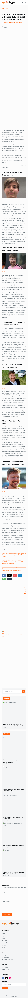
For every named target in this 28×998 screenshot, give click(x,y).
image (3, 200)
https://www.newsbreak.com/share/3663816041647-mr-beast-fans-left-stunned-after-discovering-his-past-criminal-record (14, 568)
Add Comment (6, 901)
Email (4, 896)
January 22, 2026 (6, 727)
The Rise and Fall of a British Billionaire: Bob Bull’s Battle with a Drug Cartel (13, 873)
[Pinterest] (15, 575)
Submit (5, 988)
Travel (3, 947)
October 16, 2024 (6, 792)
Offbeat (4, 937)
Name (4, 892)
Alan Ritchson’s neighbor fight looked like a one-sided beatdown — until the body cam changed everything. (13, 761)
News (20, 22)
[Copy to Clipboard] (9, 579)
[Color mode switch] (22, 2)
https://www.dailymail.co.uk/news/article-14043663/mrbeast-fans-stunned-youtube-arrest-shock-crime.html (13, 561)
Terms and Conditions (7, 959)
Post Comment (6, 914)
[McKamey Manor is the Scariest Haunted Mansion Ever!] (14, 805)
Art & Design (5, 942)
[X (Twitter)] (9, 575)
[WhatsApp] (4, 579)
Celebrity (4, 935)
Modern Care (5, 969)
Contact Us (4, 955)
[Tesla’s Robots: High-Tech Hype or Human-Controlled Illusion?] (14, 777)
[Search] (23, 691)
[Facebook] (4, 575)
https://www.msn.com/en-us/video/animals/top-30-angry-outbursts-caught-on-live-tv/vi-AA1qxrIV (14, 554)
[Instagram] (10, 978)
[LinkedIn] (20, 575)
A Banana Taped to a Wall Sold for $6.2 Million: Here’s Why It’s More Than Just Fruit (13, 725)
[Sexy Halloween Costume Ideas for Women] (14, 833)
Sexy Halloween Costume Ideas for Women (13, 845)
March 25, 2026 (6, 763)
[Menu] (25, 2)
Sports (3, 938)
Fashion (4, 944)
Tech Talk (4, 940)
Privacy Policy (5, 957)
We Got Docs (5, 967)
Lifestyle (4, 945)
